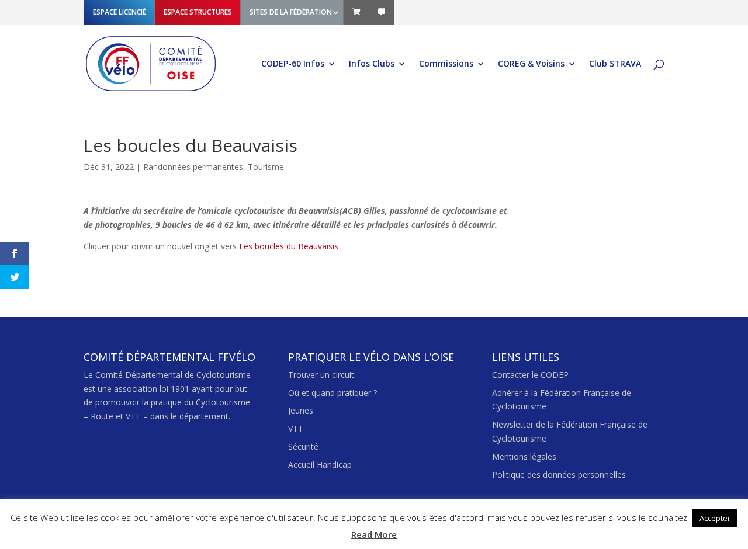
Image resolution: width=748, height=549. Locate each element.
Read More (374, 534)
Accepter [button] (714, 518)
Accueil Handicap (320, 464)
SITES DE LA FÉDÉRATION (291, 12)
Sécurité (303, 446)
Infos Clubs (371, 64)
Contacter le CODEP (530, 374)
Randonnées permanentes (193, 166)
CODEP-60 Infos (292, 64)
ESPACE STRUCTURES (198, 12)
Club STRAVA (615, 64)
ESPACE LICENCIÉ (119, 12)
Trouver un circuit (321, 374)
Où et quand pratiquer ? (332, 392)
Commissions (446, 64)
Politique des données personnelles (559, 474)
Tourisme (266, 166)
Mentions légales (524, 456)
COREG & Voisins (531, 64)
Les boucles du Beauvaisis (288, 246)
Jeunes (300, 410)
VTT (295, 428)
